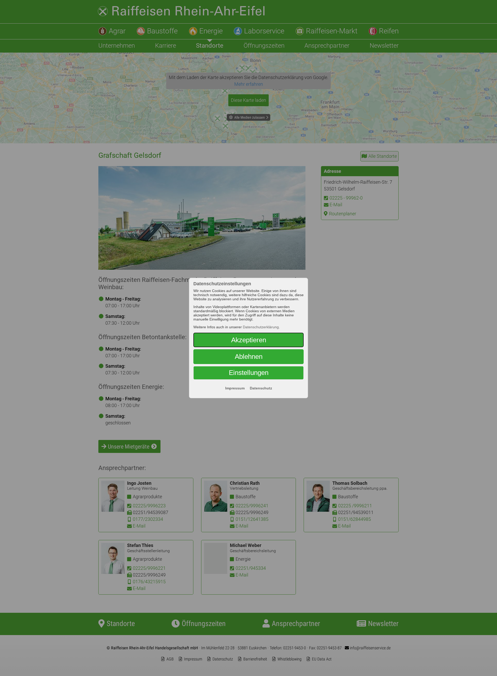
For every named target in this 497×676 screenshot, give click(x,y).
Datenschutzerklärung (261, 327)
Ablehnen (248, 356)
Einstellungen (248, 372)
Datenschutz (261, 388)
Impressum (235, 388)
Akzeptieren (248, 340)
